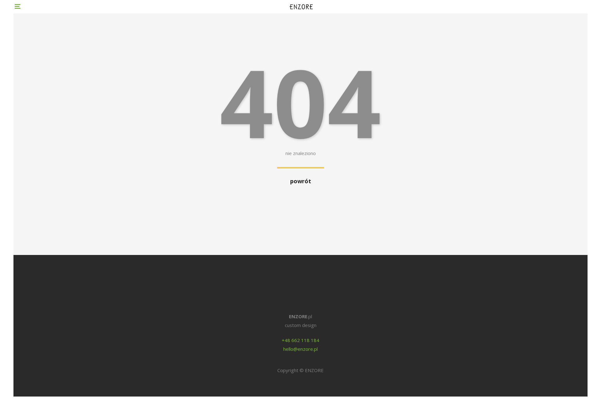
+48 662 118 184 (300, 340)
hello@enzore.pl (300, 349)
